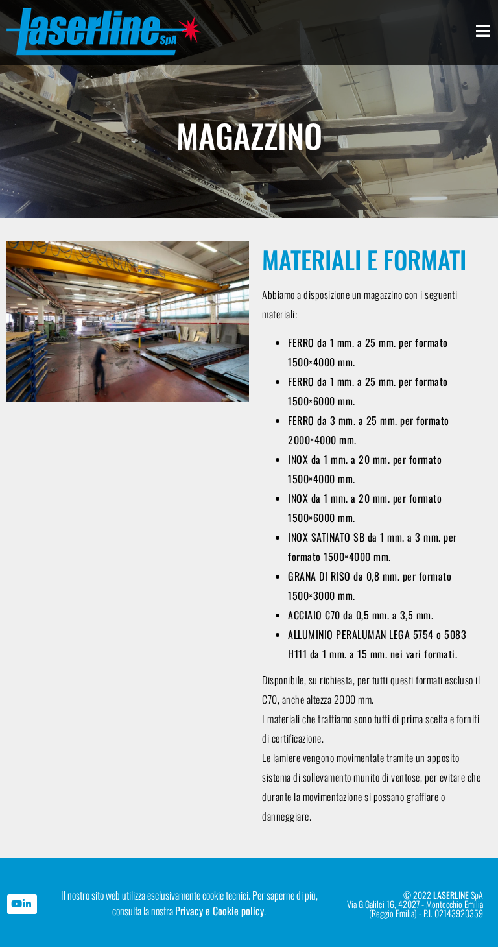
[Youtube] (17, 904)
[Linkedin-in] (27, 904)
